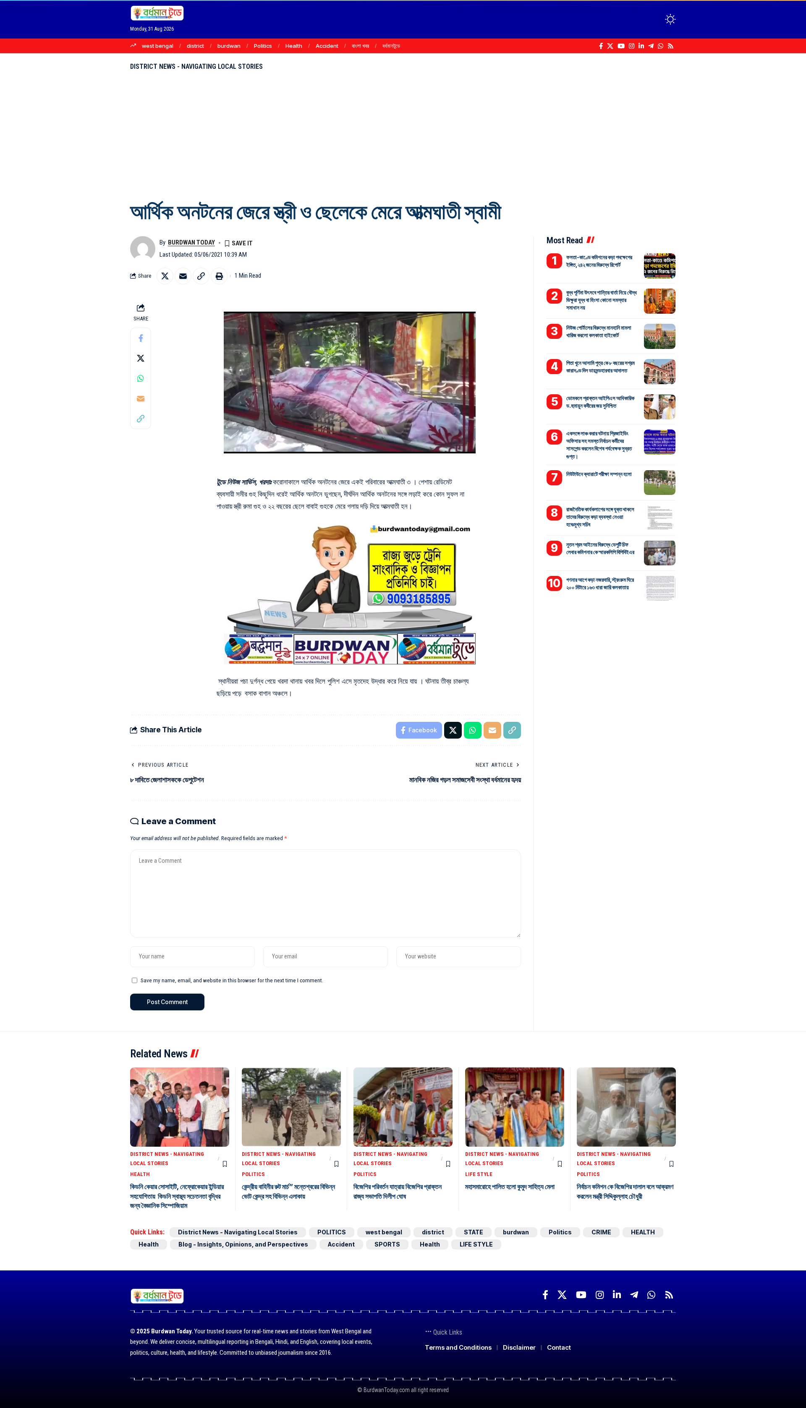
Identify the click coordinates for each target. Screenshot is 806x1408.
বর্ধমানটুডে (391, 45)
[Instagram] (631, 46)
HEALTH (140, 1174)
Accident (327, 45)
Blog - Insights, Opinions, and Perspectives (243, 1244)
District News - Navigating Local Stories (196, 66)
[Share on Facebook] (141, 338)
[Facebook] (601, 46)
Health (293, 45)
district (195, 45)
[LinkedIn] (641, 46)
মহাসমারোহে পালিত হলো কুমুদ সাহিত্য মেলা (510, 1186)
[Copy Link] (201, 276)
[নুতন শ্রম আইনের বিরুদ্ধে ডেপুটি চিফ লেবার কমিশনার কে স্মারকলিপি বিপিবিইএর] (659, 552)
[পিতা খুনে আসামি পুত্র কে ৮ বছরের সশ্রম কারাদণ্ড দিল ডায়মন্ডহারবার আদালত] (659, 371)
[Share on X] (165, 276)
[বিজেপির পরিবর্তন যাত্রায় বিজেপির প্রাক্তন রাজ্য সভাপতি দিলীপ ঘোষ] (403, 1107)
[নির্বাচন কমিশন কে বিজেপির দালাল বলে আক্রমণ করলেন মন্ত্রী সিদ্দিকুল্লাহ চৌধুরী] (626, 1107)
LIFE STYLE (478, 1174)
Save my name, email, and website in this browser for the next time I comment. (232, 980)
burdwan (229, 45)
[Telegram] (651, 46)
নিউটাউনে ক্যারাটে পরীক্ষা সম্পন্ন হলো (599, 473)
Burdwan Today (191, 242)
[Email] (183, 276)
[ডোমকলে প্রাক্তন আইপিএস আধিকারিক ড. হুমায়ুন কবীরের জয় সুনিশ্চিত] (659, 406)
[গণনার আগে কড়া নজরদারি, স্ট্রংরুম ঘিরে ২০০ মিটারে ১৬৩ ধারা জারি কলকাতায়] (659, 588)
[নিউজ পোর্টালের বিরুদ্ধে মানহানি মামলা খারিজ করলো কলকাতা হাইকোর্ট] (659, 336)
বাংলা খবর (360, 45)
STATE (473, 1232)
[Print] (219, 276)
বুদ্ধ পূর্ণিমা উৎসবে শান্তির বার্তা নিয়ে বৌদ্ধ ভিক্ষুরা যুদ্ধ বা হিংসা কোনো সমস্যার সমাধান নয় (601, 300)
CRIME (601, 1232)
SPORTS (387, 1244)
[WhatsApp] (660, 46)
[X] (610, 46)
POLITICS (253, 1174)
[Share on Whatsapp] (141, 378)
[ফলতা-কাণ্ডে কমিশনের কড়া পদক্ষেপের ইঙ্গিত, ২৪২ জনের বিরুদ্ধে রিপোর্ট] (659, 265)
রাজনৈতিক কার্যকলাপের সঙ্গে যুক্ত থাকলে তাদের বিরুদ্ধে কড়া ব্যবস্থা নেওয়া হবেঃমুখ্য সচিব (600, 516)
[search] (655, 19)
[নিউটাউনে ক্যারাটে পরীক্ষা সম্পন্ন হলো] (659, 482)
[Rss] (670, 46)
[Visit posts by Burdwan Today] (142, 248)
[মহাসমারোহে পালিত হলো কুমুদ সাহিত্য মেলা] (514, 1107)
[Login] (637, 19)
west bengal (157, 45)
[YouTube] (621, 46)
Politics (263, 45)
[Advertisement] (403, 134)
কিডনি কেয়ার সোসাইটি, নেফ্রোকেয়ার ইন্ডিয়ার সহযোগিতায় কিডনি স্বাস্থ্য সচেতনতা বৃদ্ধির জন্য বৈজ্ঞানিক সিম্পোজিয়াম (177, 1196)
